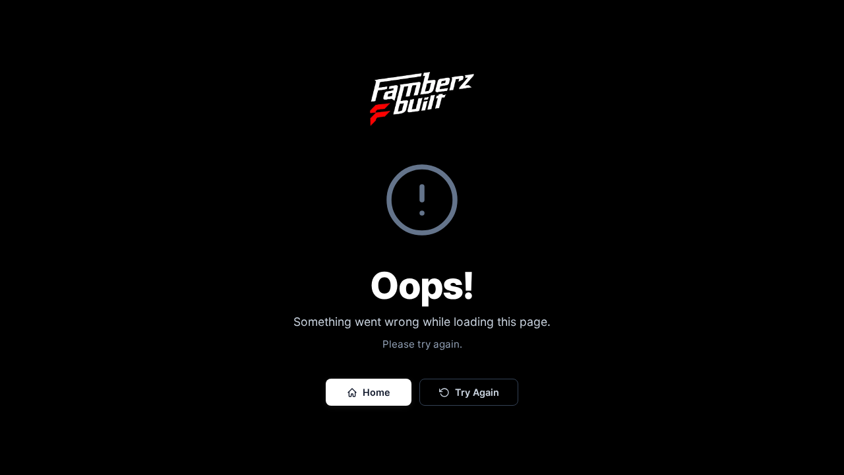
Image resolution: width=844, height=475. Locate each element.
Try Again (477, 392)
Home (376, 392)
